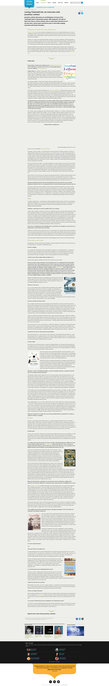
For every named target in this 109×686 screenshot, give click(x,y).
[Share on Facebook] (79, 13)
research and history (31, 619)
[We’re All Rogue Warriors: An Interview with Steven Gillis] (49, 630)
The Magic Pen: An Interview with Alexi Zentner (38, 636)
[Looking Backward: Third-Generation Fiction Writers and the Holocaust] (29, 630)
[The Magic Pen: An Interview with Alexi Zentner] (39, 630)
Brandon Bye (33, 650)
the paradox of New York (35, 485)
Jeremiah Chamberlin (35, 658)
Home (37, 2)
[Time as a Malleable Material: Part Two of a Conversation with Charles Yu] (58, 630)
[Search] (82, 3)
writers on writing (43, 619)
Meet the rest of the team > (54, 661)
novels (27, 619)
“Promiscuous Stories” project (55, 65)
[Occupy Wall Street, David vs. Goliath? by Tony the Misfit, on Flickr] (35, 240)
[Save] (82, 619)
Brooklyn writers (28, 618)
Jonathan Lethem (31, 32)
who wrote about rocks (45, 148)
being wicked (64, 684)
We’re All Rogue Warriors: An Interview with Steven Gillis (49, 636)
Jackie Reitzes (33, 654)
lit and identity (47, 618)
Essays (49, 2)
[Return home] (29, 4)
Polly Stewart (61, 650)
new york (51, 618)
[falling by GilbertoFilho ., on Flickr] (29, 198)
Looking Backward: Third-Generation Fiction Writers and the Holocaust (29, 636)
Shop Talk (60, 2)
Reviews (54, 2)
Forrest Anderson (62, 658)
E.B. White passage (48, 444)
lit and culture (42, 618)
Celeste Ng (61, 654)
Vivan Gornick (41, 595)
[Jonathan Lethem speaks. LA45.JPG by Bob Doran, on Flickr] (30, 418)
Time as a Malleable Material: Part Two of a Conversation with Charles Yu (58, 636)
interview (32, 618)
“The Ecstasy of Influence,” (54, 90)
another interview (59, 267)
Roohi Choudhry (37, 619)
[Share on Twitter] (82, 13)
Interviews (43, 2)
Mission (66, 2)
